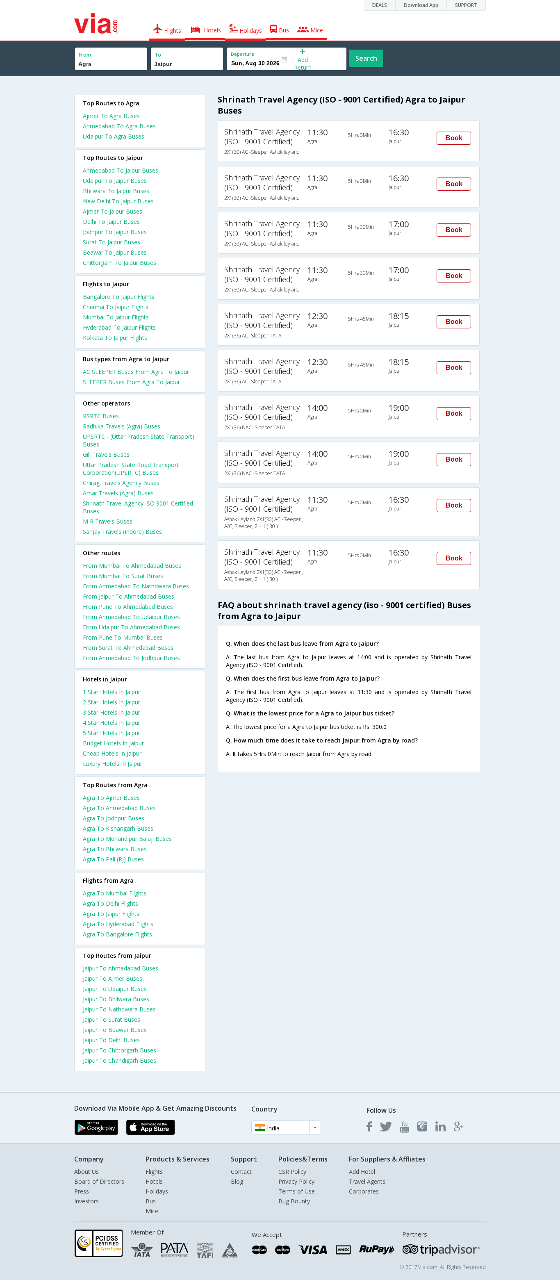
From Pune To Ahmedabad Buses (128, 606)
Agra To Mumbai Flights (114, 893)
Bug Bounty (294, 1201)
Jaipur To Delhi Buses (111, 1040)
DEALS (379, 5)
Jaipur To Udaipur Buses (115, 989)
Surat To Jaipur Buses (111, 242)
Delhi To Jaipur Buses (111, 221)
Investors (86, 1201)
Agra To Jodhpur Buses (113, 818)
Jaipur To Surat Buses (111, 1019)
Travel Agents (367, 1181)
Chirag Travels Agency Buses (121, 483)
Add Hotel (362, 1171)
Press (81, 1191)
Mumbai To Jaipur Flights (116, 317)
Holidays (157, 1191)
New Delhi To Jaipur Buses (118, 201)
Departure (242, 54)
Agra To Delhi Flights (110, 903)
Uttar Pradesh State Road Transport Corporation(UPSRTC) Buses (131, 468)
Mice (152, 1211)
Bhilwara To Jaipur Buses (116, 191)
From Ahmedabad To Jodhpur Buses (131, 658)
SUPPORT (466, 5)
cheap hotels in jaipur (112, 753)
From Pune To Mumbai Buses (123, 637)
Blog (237, 1181)
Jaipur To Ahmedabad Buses (120, 968)
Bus (151, 1201)
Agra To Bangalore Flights (117, 934)
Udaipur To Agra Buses (113, 136)
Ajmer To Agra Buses (111, 116)
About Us (86, 1171)
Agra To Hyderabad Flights (118, 924)
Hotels (154, 1181)
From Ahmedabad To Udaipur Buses (131, 617)
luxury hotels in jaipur (112, 764)
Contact (241, 1171)
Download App (421, 5)
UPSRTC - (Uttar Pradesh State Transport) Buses (138, 440)
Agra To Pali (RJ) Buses (113, 859)
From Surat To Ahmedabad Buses (128, 647)
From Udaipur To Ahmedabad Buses (131, 627)
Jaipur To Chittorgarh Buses (119, 1050)
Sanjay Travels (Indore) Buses (122, 531)
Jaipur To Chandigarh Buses (119, 1060)
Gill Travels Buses (106, 454)
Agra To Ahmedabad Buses (119, 808)
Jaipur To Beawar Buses (115, 1030)
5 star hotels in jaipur (111, 733)
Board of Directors (99, 1181)
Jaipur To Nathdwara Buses (119, 1009)
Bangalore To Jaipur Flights (119, 297)
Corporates (364, 1191)
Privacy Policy (296, 1181)
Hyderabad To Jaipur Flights (119, 327)
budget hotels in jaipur (113, 743)
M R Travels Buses (107, 521)
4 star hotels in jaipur (111, 723)
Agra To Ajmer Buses (111, 798)
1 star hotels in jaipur (111, 692)
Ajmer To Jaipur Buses (112, 211)
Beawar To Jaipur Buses (115, 252)
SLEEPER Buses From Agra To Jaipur (131, 382)
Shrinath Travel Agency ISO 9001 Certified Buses (138, 507)
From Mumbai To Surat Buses (123, 576)
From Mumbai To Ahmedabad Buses (132, 565)
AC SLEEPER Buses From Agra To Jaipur (136, 372)
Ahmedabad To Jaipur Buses (120, 170)
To (158, 54)
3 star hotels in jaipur (111, 712)
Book (454, 137)
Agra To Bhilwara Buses (115, 849)
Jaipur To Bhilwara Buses (116, 999)
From (85, 54)
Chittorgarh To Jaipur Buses (119, 262)
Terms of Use (296, 1191)
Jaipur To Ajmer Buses (112, 978)
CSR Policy (292, 1171)
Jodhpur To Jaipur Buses (115, 232)
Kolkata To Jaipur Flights (115, 338)
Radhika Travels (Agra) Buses (121, 426)
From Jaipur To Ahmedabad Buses (128, 596)
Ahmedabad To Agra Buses (119, 126)
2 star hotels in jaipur (111, 702)
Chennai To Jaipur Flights (115, 307)
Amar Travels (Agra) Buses (118, 493)
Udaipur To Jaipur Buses (115, 180)
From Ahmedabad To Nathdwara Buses (136, 586)
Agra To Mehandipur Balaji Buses (127, 839)
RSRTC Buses (101, 416)
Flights (154, 1171)
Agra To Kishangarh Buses (118, 828)
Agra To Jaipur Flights (111, 914)
